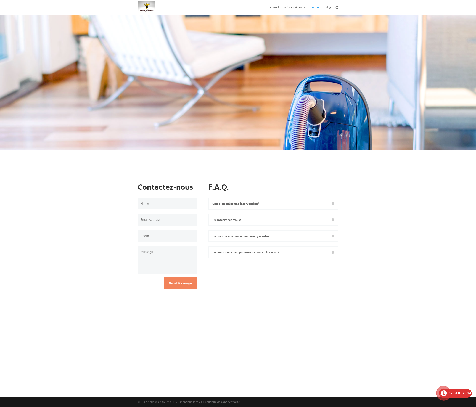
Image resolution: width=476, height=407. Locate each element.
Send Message (180, 283)
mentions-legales (191, 402)
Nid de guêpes (293, 7)
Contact (316, 7)
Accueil (274, 7)
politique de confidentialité (222, 402)
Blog (328, 7)
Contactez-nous (236, 91)
